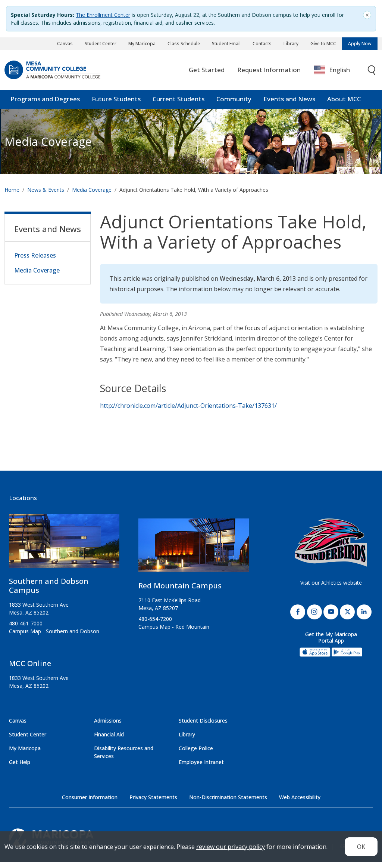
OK (361, 847)
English (339, 69)
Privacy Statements (153, 797)
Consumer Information (90, 797)
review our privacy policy (230, 847)
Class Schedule (183, 43)
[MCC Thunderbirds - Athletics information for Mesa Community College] (331, 542)
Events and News (289, 99)
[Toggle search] (372, 70)
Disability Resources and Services (123, 752)
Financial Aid (109, 734)
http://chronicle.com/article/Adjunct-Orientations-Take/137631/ (188, 405)
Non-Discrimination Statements (228, 797)
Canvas (65, 43)
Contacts (262, 43)
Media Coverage (92, 189)
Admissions (108, 720)
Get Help (19, 762)
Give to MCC (323, 43)
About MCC (344, 99)
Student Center (100, 43)
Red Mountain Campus (180, 586)
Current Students (178, 99)
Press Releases (35, 255)
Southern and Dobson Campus (48, 585)
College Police (196, 748)
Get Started (207, 69)
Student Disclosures (203, 720)
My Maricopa (142, 43)
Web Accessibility (299, 797)
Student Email (226, 43)
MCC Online (30, 663)
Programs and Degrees (45, 99)
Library (291, 43)
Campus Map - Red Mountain (173, 626)
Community (233, 99)
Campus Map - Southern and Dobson (54, 631)
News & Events (45, 189)
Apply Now (360, 43)
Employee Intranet (201, 762)
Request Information (269, 69)
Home (11, 189)
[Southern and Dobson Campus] (64, 544)
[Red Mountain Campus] (193, 548)
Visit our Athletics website (331, 582)
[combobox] (337, 70)
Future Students (116, 99)
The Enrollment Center (103, 14)
